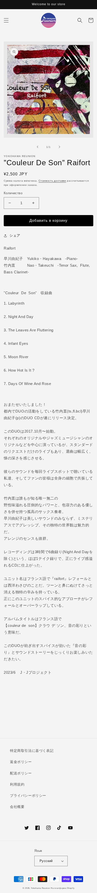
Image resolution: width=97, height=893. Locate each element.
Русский (46, 861)
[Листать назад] (37, 146)
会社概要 (17, 807)
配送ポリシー (21, 773)
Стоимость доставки (52, 180)
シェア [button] (14, 235)
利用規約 (17, 784)
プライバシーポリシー (28, 795)
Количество (13, 193)
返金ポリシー (21, 762)
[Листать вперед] (59, 146)
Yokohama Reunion (40, 888)
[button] (6, 20)
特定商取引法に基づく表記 (31, 751)
